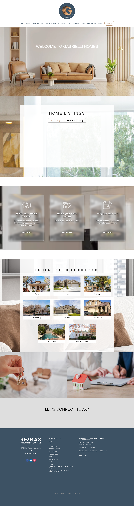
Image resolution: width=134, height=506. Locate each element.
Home (109, 23)
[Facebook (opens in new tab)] (27, 460)
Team (83, 23)
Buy (22, 23)
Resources (74, 23)
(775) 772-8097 (90, 447)
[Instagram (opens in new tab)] (34, 460)
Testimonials (50, 23)
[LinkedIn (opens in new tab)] (30, 460)
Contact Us (91, 23)
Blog (100, 23)
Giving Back (63, 23)
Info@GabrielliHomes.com (96, 451)
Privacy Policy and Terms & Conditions (67, 493)
